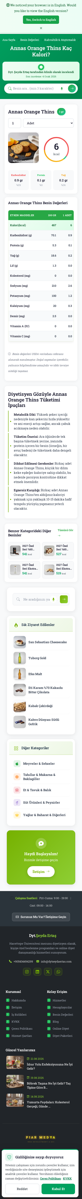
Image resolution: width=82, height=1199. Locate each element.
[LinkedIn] (37, 972)
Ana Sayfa (8, 40)
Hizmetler (59, 1000)
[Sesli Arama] (60, 88)
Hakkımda (19, 1000)
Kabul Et (58, 1189)
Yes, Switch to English (41, 20)
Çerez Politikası (22, 1028)
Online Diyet (61, 1028)
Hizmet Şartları (22, 1035)
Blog (56, 1021)
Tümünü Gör (65, 530)
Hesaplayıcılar (62, 1007)
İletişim (17, 1007)
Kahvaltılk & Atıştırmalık (60, 40)
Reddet (22, 1189)
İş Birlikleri (19, 1014)
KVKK (15, 1021)
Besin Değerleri (29, 40)
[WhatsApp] (58, 972)
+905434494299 (23, 961)
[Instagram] (27, 972)
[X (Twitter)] (48, 972)
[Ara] (72, 88)
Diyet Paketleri (62, 1035)
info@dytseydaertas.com (56, 961)
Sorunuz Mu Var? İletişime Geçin (43, 917)
